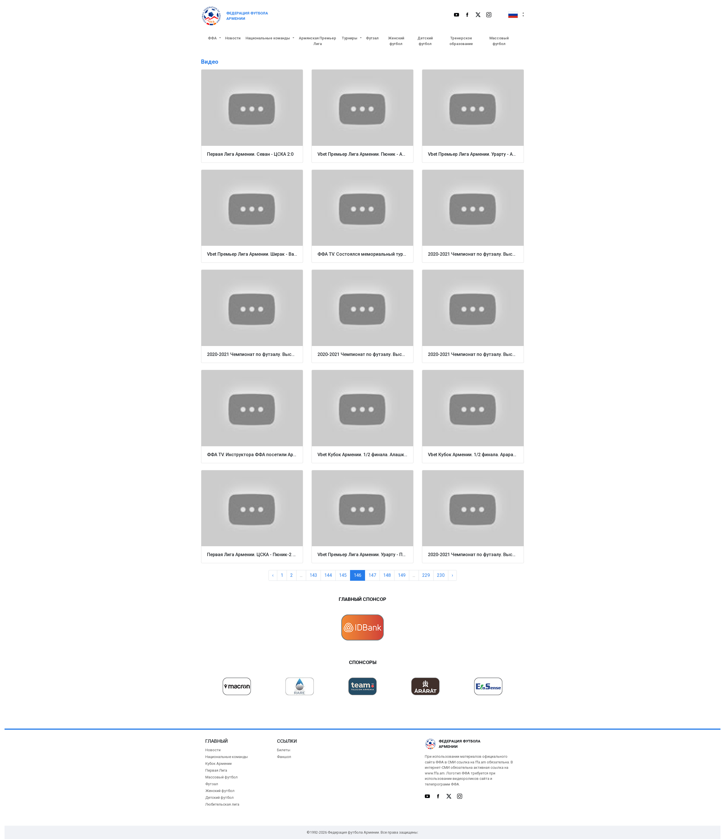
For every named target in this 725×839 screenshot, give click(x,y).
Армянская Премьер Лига (317, 41)
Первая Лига (216, 770)
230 (441, 575)
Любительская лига (222, 804)
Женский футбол (396, 41)
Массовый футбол (499, 41)
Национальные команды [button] (268, 38)
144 (328, 575)
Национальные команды (226, 757)
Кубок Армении (218, 763)
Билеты (283, 750)
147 (372, 575)
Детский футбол (425, 41)
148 (387, 575)
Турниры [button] (349, 38)
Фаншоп (284, 757)
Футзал (372, 38)
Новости (232, 38)
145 (343, 575)
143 (313, 575)
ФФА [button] (212, 38)
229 (426, 575)
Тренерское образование (461, 41)
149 (402, 575)
